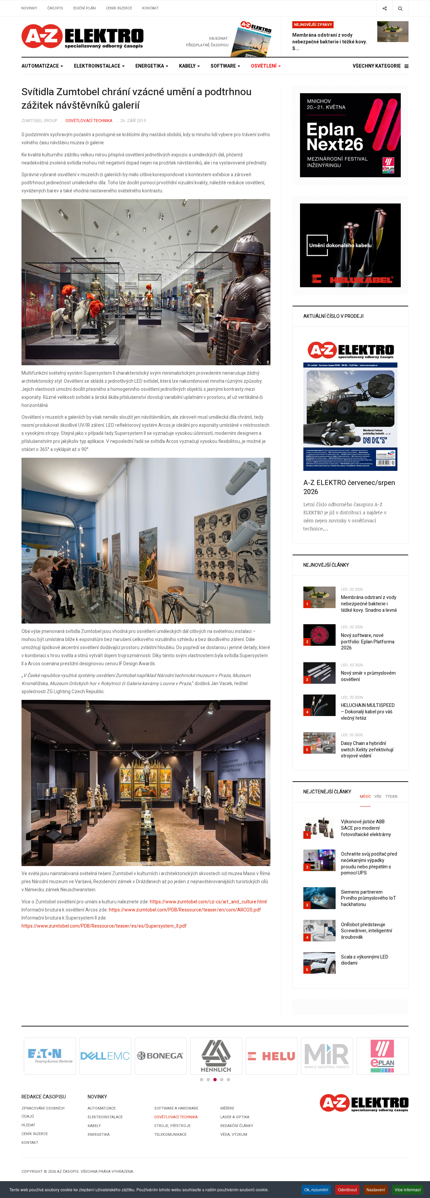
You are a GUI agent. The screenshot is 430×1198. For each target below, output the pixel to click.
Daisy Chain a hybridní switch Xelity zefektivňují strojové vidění (367, 749)
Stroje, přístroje (172, 1126)
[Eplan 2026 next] (350, 135)
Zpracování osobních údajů (43, 1112)
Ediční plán (84, 8)
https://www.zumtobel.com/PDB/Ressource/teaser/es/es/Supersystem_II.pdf (104, 926)
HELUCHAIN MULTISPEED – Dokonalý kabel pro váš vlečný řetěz (368, 711)
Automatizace (41, 66)
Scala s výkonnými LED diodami (364, 960)
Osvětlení (264, 66)
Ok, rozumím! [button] (316, 1189)
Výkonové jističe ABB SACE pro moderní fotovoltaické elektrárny (366, 828)
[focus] (82, 36)
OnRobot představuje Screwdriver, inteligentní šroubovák (366, 931)
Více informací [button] (408, 1189)
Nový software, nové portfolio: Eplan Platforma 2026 (367, 641)
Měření (227, 1108)
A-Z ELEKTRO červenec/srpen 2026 (349, 487)
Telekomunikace (170, 1134)
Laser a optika (234, 1117)
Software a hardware (176, 1108)
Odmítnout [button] (347, 1189)
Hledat (28, 1125)
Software (224, 66)
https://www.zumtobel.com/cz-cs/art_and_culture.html (208, 901)
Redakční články (236, 1126)
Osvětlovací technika (176, 1117)
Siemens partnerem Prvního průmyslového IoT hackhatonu (368, 898)
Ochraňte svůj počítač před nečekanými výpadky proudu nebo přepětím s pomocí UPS (369, 863)
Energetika (150, 66)
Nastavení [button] (376, 1189)
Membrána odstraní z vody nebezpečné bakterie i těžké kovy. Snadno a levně (369, 603)
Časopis (55, 8)
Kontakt (150, 8)
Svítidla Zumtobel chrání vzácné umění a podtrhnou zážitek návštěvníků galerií (137, 99)
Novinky (29, 8)
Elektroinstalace (97, 66)
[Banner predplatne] (217, 36)
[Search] (400, 8)
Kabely (188, 66)
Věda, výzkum (233, 1134)
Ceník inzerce (119, 8)
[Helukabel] (350, 245)
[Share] (384, 8)
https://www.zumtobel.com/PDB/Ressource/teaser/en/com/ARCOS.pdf (185, 909)
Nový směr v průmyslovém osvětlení (368, 676)
